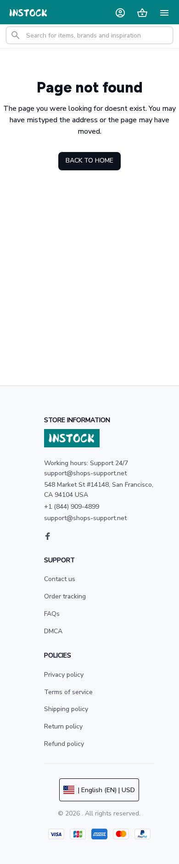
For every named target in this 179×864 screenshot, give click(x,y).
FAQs (52, 613)
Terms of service (68, 692)
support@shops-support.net (85, 518)
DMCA (53, 631)
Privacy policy (64, 674)
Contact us (59, 579)
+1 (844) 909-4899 (71, 506)
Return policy (63, 726)
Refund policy (64, 743)
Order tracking (65, 596)
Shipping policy (66, 709)
